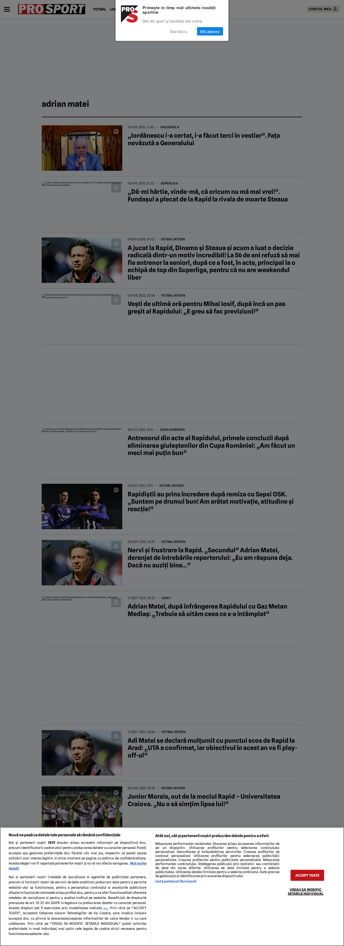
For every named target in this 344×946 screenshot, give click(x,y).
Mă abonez (210, 31)
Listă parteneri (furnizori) (175, 881)
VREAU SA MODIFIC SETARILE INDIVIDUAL (305, 891)
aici (105, 908)
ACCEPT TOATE (307, 875)
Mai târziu (178, 31)
